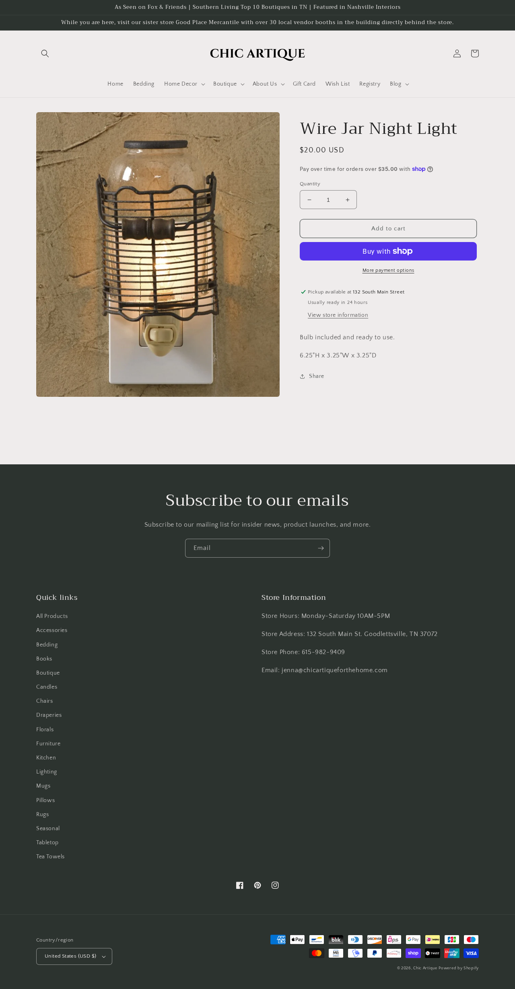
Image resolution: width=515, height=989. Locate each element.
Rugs (42, 814)
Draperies (49, 715)
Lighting (46, 772)
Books (44, 659)
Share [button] (316, 376)
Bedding (47, 645)
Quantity (310, 184)
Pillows (45, 800)
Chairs (44, 701)
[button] (45, 53)
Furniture (48, 744)
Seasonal (48, 828)
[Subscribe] (321, 548)
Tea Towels (50, 857)
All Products (52, 616)
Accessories (52, 630)
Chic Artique (425, 968)
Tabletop (47, 842)
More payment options (388, 270)
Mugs (43, 786)
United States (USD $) (70, 956)
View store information (338, 315)
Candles (46, 687)
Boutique (48, 673)
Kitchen (46, 758)
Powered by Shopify (459, 968)
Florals (45, 729)
